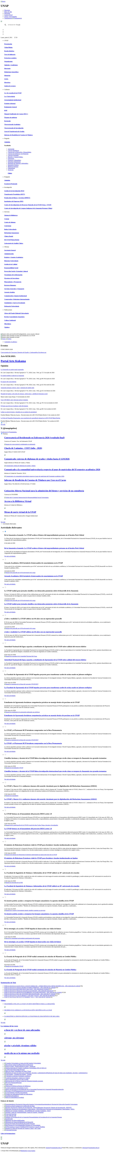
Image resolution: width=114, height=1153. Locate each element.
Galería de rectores (10, 86)
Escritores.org (23, 352)
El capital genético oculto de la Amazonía (12, 375)
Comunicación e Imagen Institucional (15, 296)
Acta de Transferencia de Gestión (14, 131)
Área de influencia (9, 54)
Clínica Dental (8, 236)
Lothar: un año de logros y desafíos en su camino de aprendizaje (19, 412)
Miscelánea (7, 324)
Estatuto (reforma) (9, 103)
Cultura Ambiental (10, 320)
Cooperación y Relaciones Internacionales (16, 299)
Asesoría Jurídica (9, 292)
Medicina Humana (13, 166)
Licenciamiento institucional (12, 100)
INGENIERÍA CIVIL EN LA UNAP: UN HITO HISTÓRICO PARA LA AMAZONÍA (29, 1004)
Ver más (3, 424)
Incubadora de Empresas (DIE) (13, 201)
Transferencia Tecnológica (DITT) (14, 194)
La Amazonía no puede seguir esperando (12, 369)
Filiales (10, 173)
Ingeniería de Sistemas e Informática (18, 163)
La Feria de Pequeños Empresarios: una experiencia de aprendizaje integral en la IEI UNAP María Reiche (30, 418)
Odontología (11, 168)
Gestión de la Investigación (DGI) (14, 191)
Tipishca (6, 327)
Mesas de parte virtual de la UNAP (20, 512)
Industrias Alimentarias (14, 162)
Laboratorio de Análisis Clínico (13, 243)
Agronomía (11, 149)
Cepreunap (7, 226)
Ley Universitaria (9, 96)
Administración (9, 254)
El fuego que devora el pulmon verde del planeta (14, 406)
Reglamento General (10, 107)
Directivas (7, 82)
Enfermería (11, 158)
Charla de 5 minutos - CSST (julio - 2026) (23, 448)
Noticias (5, 434)
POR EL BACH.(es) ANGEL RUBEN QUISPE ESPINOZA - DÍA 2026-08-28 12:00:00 (29, 987)
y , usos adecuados (22, 1030)
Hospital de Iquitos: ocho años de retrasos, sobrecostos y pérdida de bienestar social (24, 394)
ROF (5, 110)
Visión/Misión (8, 47)
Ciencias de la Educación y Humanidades (19, 152)
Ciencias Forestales (13, 155)
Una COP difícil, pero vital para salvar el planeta (14, 400)
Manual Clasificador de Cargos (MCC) (16, 114)
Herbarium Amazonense (11, 233)
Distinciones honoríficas (11, 72)
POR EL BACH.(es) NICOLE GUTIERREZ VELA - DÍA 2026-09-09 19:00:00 (27, 997)
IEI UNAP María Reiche (11, 240)
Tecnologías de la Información (13, 275)
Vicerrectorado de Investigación (13, 128)
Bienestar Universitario (11, 261)
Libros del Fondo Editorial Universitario (16, 313)
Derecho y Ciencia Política (15, 157)
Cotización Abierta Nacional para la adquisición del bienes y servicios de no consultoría (44, 491)
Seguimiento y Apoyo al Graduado (14, 303)
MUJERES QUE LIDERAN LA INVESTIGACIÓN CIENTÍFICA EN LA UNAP (28, 1010)
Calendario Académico (10, 342)
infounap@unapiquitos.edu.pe (90, 1147)
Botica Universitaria (10, 229)
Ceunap (6, 219)
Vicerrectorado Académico (12, 124)
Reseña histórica (9, 51)
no (14, 1038)
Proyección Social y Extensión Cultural (16, 271)
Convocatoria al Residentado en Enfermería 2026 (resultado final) (34, 437)
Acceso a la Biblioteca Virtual (17, 501)
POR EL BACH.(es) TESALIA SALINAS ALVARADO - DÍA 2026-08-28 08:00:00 (28, 991)
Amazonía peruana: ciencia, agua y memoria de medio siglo (17, 387)
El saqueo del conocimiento (8, 381)
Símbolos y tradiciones (11, 65)
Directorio (7, 68)
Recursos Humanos (10, 285)
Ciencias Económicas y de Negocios (18, 154)
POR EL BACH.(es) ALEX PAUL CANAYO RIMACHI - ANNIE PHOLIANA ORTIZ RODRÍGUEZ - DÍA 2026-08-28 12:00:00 (42, 986)
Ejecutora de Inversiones (11, 278)
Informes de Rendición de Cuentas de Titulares (18, 135)
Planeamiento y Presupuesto (12, 282)
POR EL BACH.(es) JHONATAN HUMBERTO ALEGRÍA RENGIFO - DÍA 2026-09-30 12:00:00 (33, 992)
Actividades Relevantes (9, 524)
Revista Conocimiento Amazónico (14, 317)
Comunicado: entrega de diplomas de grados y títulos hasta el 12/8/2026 (36, 459)
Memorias (7, 75)
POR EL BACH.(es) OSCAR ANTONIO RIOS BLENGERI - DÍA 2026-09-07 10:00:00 (29, 994)
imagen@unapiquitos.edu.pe (54, 1147)
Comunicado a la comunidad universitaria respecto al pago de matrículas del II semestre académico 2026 (52, 469)
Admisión (7, 142)
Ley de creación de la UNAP (12, 93)
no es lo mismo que (21, 1053)
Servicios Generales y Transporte (14, 289)
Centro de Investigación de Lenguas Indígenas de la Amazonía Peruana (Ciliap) (28, 208)
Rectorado (7, 121)
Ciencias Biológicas (13, 150)
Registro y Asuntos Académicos (13, 257)
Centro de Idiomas (9, 222)
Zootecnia (10, 170)
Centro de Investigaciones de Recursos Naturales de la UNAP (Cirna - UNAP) (27, 205)
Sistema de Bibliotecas (11, 215)
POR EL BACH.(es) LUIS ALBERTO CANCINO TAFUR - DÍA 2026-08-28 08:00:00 (29, 995)
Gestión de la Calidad (10, 264)
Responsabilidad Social (11, 268)
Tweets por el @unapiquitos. (9, 432)
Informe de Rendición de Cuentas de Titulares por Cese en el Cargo (35, 480)
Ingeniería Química (13, 165)
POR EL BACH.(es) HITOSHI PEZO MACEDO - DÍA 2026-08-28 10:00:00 (26, 989)
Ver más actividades (9, 556)
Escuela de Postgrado (10, 184)
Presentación (8, 44)
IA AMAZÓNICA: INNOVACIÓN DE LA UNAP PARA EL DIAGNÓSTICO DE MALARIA (31, 1016)
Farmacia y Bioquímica (14, 160)
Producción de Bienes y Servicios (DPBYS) (17, 198)
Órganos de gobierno (10, 117)
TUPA (6, 79)
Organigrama (8, 61)
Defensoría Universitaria (11, 306)
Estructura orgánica (10, 58)
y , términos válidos (20, 1045)
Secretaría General (10, 250)
